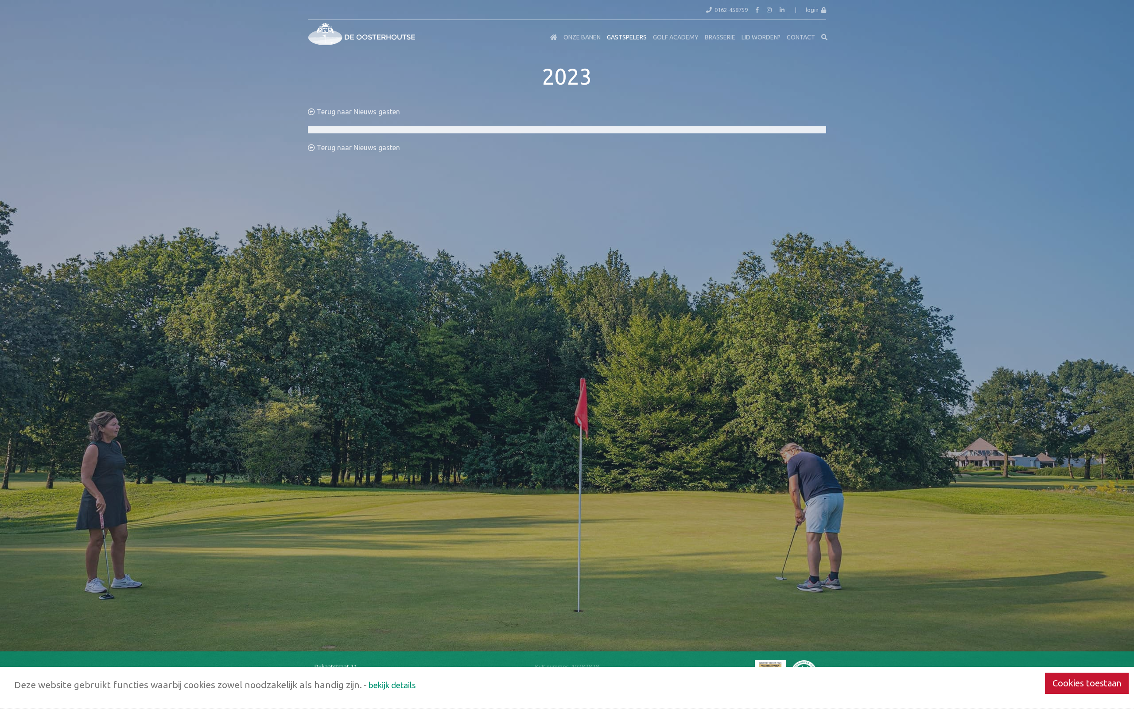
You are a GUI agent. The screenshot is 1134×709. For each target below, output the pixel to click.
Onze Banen (582, 37)
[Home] (553, 37)
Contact (801, 37)
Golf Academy (676, 37)
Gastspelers (627, 37)
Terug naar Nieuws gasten (357, 112)
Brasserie (720, 37)
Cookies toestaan (1086, 683)
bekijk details (392, 685)
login (813, 10)
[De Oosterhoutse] (314, 30)
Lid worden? (761, 37)
